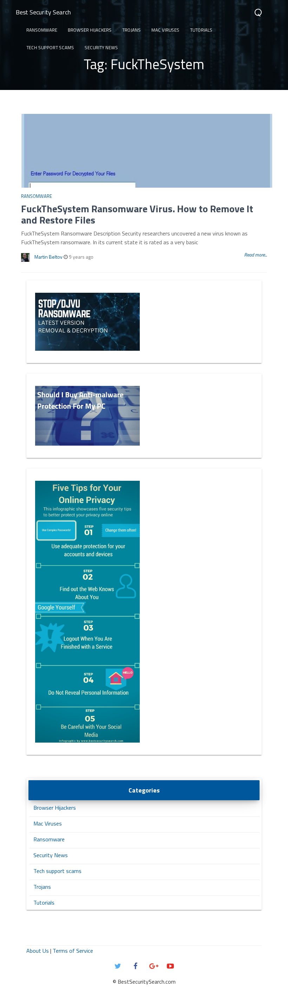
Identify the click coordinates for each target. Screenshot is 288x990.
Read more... (255, 254)
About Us (37, 950)
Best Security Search (43, 12)
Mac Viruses (165, 29)
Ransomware (41, 29)
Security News (101, 47)
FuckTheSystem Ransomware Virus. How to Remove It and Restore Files (137, 214)
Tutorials (201, 29)
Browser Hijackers (90, 29)
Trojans (131, 29)
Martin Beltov (48, 256)
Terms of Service (73, 950)
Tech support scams (50, 47)
